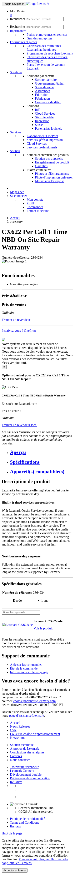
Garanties (41, 166)
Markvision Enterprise (49, 181)
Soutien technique (22, 745)
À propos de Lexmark (24, 748)
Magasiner (17, 192)
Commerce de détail (48, 102)
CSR (13, 730)
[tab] (41, 452)
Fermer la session (38, 211)
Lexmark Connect (22, 770)
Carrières (16, 756)
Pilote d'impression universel (53, 177)
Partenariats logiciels (48, 128)
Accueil (15, 218)
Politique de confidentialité (27, 818)
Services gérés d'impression (45, 140)
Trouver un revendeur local (19, 425)
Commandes (35, 207)
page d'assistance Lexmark (26, 715)
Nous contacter (20, 760)
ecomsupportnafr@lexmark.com (34, 701)
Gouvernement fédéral (49, 83)
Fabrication (42, 98)
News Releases (20, 726)
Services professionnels (42, 147)
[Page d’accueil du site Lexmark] (37, 3)
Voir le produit (43, 628)
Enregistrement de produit (52, 162)
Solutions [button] (16, 72)
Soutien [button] (15, 151)
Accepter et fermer (14, 870)
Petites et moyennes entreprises (47, 34)
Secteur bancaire (46, 79)
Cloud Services (45, 113)
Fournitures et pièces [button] (23, 42)
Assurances (42, 91)
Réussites (16, 782)
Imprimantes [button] (18, 31)
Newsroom (17, 737)
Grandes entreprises (39, 38)
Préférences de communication (30, 778)
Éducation (41, 94)
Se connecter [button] (18, 195)
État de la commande (24, 668)
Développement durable (25, 774)
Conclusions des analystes (27, 752)
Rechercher (17, 19)
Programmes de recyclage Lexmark (50, 53)
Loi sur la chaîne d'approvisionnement (35, 734)
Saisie (39, 125)
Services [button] (15, 132)
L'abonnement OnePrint (42, 136)
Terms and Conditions (24, 822)
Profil (30, 203)
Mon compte (35, 199)
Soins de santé (44, 87)
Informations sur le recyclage (29, 672)
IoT (37, 109)
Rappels (15, 826)
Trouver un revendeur (24, 767)
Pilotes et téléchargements (52, 173)
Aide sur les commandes (26, 664)
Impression (42, 121)
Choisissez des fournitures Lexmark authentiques (44, 47)
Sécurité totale (44, 117)
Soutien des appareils (49, 158)
